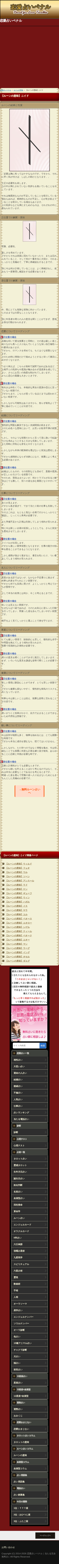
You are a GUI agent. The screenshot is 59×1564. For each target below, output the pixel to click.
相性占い (18, 1060)
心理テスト (19, 1145)
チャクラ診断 (20, 1350)
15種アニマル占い (23, 1343)
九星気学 (18, 1257)
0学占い (18, 1237)
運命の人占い (20, 1073)
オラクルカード (21, 1231)
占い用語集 (19, 1481)
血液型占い (19, 1198)
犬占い (17, 1356)
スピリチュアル (21, 1264)
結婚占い (18, 1079)
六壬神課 (18, 1244)
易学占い (18, 1310)
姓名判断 (18, 1185)
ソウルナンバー (21, 1323)
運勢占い (18, 1409)
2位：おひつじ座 (22, 1514)
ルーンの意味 (20, 1455)
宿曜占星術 (19, 1251)
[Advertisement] (29, 57)
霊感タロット (20, 1165)
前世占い (18, 1369)
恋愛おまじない (21, 1429)
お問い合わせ (8, 1547)
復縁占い (18, 1086)
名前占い (18, 1191)
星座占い (18, 1382)
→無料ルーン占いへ (29, 791)
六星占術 (18, 1270)
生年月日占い (20, 1171)
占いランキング (21, 1112)
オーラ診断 (19, 1330)
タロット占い (20, 1158)
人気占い (18, 1099)
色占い (17, 1336)
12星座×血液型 (21, 1396)
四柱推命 (18, 1204)
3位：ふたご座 (21, 1521)
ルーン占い (19, 1218)
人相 (16, 1297)
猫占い (17, 1363)
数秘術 (17, 1284)
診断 (16, 1132)
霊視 (16, 1277)
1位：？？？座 (21, 1508)
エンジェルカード (22, 1224)
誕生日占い (19, 1178)
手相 (16, 1290)
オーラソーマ (20, 1303)
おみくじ (18, 1415)
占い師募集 (19, 1494)
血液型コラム (20, 1468)
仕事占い (18, 1106)
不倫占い (18, 1092)
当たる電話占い (21, 1119)
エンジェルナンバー (24, 1317)
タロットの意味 (21, 1442)
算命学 (17, 1211)
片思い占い (19, 1066)
